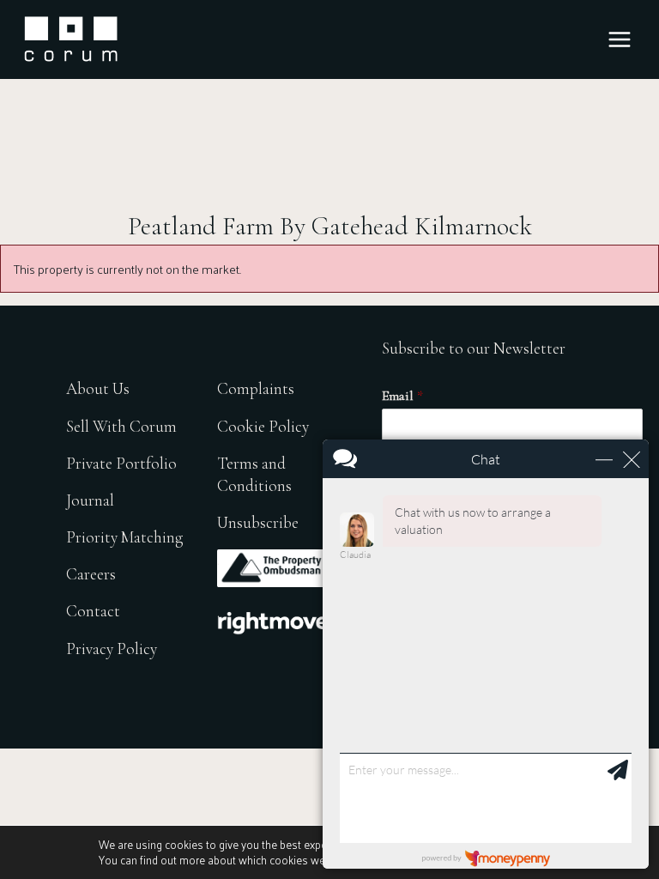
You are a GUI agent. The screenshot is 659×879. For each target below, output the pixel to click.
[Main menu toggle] (619, 39)
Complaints (255, 388)
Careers (91, 574)
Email (402, 395)
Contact (93, 611)
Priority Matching (124, 537)
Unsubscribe (258, 522)
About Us (98, 388)
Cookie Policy (263, 426)
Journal (90, 500)
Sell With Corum (121, 426)
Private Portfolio (121, 463)
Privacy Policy (111, 648)
